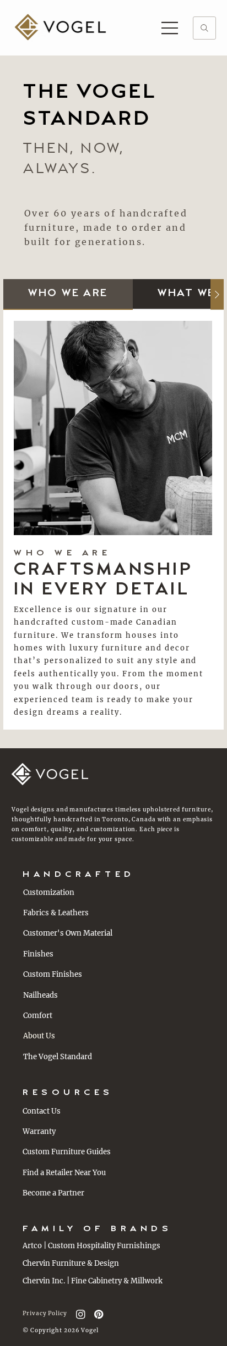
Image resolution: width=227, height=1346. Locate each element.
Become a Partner (53, 1193)
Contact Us (42, 1111)
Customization (48, 892)
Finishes (38, 954)
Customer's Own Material (67, 933)
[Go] (204, 28)
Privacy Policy (45, 1313)
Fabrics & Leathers (56, 912)
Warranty (39, 1131)
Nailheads (40, 995)
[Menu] (170, 28)
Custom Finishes (52, 974)
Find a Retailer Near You (64, 1172)
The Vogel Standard (57, 1056)
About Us (39, 1036)
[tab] (68, 294)
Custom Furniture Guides (67, 1151)
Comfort (37, 1015)
